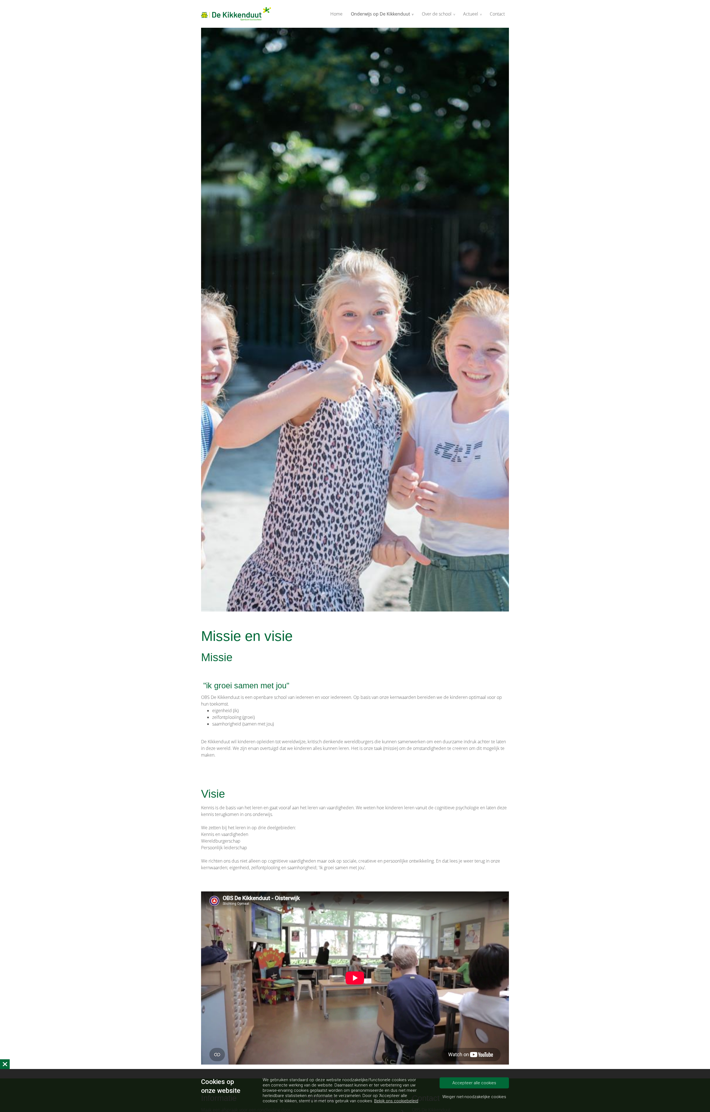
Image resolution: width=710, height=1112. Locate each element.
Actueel (470, 14)
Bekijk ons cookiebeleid (396, 1100)
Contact (497, 14)
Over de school (437, 14)
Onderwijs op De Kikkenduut (380, 14)
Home (336, 14)
